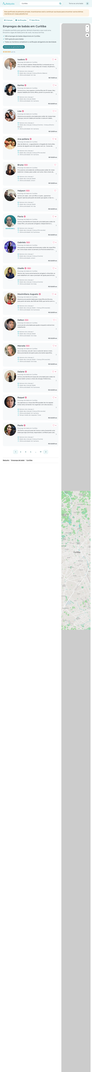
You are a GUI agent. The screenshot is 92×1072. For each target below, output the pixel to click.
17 (40, 452)
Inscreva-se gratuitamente (14, 47)
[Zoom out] (87, 30)
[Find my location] (87, 35)
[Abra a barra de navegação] (87, 3)
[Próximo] (45, 452)
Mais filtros (35, 20)
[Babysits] (8, 3)
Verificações (21, 20)
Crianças (9, 20)
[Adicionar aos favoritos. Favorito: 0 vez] (55, 164)
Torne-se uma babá (76, 3)
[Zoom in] (87, 26)
